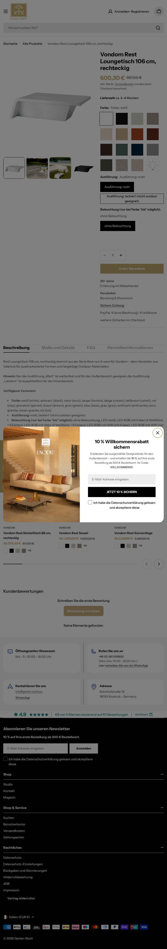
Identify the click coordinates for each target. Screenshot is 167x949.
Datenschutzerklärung (127, 503)
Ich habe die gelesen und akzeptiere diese (124, 505)
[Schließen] (158, 433)
